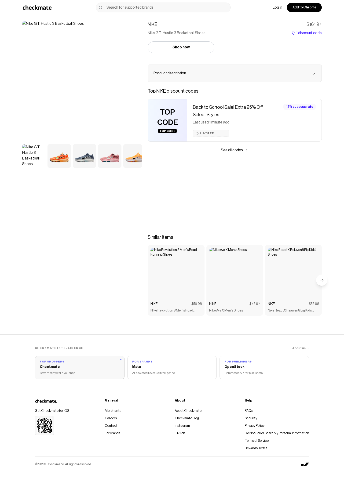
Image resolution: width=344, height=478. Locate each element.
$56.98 (196, 304)
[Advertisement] (235, 191)
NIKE (153, 304)
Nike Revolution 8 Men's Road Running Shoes (171, 311)
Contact (111, 425)
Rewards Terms (256, 448)
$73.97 (254, 304)
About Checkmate (188, 411)
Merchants (113, 411)
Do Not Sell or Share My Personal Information (277, 433)
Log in (277, 7)
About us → (300, 348)
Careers (111, 418)
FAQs (249, 411)
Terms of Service (257, 440)
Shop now (181, 47)
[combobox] (163, 7)
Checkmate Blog (187, 418)
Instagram (182, 425)
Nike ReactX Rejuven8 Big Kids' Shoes (290, 311)
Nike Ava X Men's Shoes (226, 310)
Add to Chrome (304, 7)
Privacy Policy (254, 425)
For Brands (112, 433)
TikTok (180, 433)
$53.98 (314, 304)
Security (251, 418)
